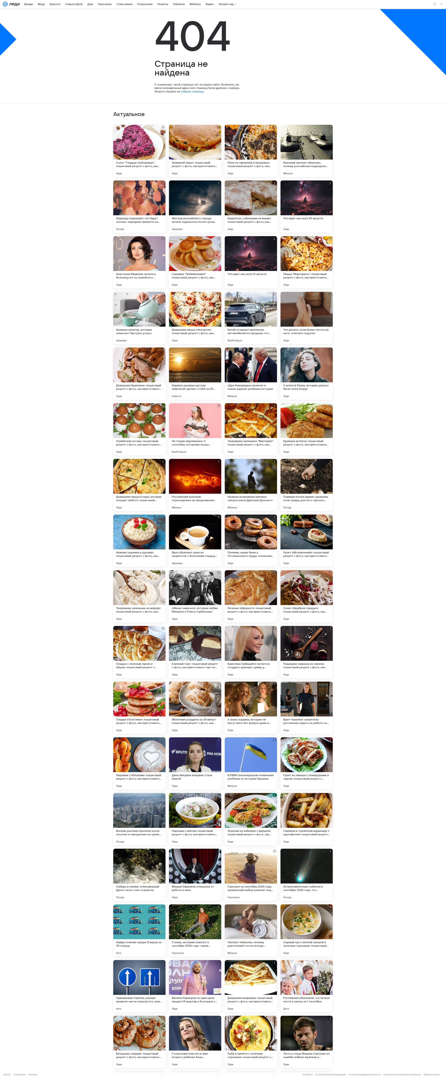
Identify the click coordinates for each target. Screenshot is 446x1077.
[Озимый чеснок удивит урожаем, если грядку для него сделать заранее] (306, 485)
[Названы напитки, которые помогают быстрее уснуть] (139, 318)
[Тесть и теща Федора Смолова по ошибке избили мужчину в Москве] (306, 1042)
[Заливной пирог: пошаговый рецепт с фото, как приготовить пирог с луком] (195, 151)
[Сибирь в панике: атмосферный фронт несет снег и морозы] (139, 875)
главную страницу (192, 91)
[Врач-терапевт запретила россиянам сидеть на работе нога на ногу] (306, 708)
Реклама (32, 1074)
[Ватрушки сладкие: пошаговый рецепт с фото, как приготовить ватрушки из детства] (139, 1042)
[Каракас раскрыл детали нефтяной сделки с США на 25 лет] (195, 374)
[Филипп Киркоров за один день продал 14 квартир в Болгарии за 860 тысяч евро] (195, 986)
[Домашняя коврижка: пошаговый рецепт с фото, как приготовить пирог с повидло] (251, 986)
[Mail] (5, 4)
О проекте (307, 1074)
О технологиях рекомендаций (331, 1074)
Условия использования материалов (402, 1074)
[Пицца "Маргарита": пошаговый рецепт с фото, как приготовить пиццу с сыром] (306, 262)
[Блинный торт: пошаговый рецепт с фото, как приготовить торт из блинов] (195, 652)
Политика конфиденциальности (365, 1074)
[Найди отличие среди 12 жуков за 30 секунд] (139, 930)
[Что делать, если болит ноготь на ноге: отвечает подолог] (306, 318)
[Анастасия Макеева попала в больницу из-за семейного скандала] (139, 262)
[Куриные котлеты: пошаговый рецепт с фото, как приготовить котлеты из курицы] (306, 429)
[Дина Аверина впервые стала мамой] (195, 763)
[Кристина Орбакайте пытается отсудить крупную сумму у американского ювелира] (251, 652)
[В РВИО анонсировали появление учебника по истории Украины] (251, 763)
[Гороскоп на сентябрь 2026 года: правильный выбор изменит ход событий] (251, 875)
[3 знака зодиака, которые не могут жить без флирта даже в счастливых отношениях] (251, 708)
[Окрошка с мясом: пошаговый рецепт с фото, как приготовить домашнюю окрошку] (195, 819)
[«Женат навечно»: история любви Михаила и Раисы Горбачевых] (195, 596)
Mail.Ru (7, 1074)
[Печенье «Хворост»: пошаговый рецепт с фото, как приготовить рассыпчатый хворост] (251, 596)
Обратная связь (432, 1074)
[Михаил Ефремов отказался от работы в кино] (195, 875)
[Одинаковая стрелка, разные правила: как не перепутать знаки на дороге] (139, 986)
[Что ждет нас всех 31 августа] (251, 262)
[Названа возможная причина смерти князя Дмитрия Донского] (251, 485)
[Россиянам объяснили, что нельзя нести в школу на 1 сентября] (306, 986)
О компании (20, 1074)
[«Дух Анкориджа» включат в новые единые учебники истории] (251, 374)
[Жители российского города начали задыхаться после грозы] (195, 206)
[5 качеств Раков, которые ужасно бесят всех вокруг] (306, 374)
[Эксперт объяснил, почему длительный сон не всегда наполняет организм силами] (251, 930)
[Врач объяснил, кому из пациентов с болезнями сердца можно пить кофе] (195, 541)
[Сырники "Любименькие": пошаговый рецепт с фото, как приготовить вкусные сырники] (195, 262)
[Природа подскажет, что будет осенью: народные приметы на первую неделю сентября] (139, 206)
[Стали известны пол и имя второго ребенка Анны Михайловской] (195, 1042)
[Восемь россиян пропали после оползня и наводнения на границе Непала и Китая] (139, 819)
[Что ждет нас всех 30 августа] (306, 206)
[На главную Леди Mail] (14, 4)
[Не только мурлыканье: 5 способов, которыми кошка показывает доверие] (195, 429)
